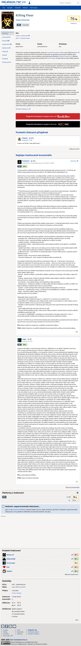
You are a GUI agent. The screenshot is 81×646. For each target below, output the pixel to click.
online (18, 36)
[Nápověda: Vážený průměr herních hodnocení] (77, 492)
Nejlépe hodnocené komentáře (34, 155)
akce (17, 38)
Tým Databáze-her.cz (18, 640)
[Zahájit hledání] (78, 3)
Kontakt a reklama (33, 634)
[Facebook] (6, 626)
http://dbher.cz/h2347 (18, 587)
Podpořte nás (32, 630)
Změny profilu (6, 62)
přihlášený (22, 510)
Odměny (19, 634)
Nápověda (20, 632)
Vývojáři (9, 8)
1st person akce (25, 38)
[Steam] (2, 626)
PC (19, 25)
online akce (24, 36)
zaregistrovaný (13, 510)
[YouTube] (14, 626)
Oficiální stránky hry (22, 109)
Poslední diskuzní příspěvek (32, 132)
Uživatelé (17, 8)
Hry (4, 8)
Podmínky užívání (33, 632)
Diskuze (25, 8)
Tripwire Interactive (23, 20)
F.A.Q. (18, 630)
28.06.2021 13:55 (27, 140)
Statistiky (5, 59)
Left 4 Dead (51, 58)
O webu (5, 630)
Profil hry (5, 34)
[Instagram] (10, 626)
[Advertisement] (40, 531)
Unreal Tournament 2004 (55, 52)
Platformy (74, 23)
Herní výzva (33, 8)
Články (5, 632)
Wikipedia (74, 52)
